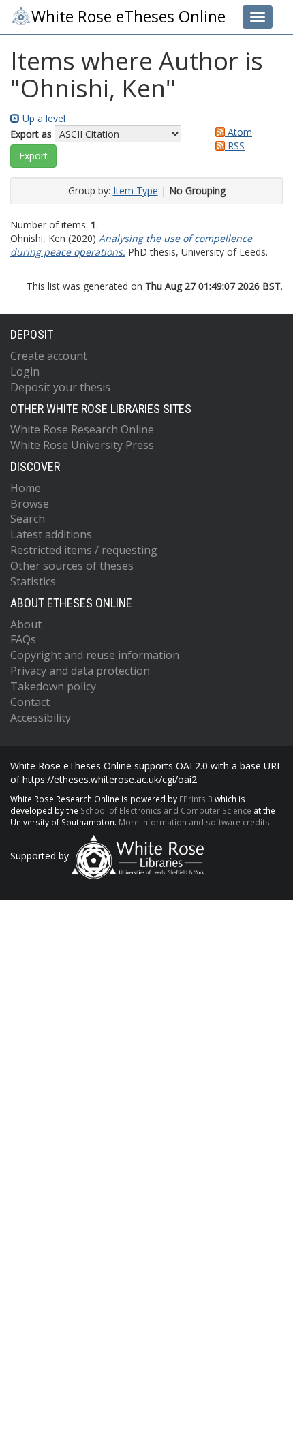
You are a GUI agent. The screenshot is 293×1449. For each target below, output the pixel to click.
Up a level (42, 118)
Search (27, 518)
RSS (235, 145)
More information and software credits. (195, 822)
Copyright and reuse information (94, 654)
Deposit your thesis (60, 387)
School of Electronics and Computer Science (165, 810)
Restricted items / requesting (83, 550)
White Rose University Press (82, 445)
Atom (238, 131)
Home (25, 488)
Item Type (135, 190)
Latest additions (51, 534)
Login (25, 371)
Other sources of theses (72, 565)
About (26, 624)
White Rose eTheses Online (128, 16)
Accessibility (40, 717)
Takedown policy (53, 686)
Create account (48, 355)
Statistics (33, 581)
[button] (33, 156)
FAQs (23, 639)
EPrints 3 (196, 798)
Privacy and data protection (80, 670)
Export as (31, 133)
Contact (30, 702)
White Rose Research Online (82, 429)
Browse (29, 503)
